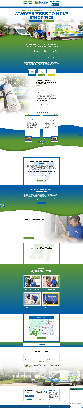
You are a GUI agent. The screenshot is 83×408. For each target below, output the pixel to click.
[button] (54, 1)
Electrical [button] (33, 7)
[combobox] (50, 355)
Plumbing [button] (28, 7)
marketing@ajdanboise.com (27, 366)
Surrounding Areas (44, 1)
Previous (40, 143)
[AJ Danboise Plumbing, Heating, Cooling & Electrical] (41, 391)
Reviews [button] (47, 7)
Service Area (52, 7)
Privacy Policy (55, 406)
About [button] (56, 7)
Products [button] (38, 7)
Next (51, 399)
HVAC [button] (24, 7)
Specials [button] (42, 7)
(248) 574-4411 (43, 4)
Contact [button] (59, 7)
